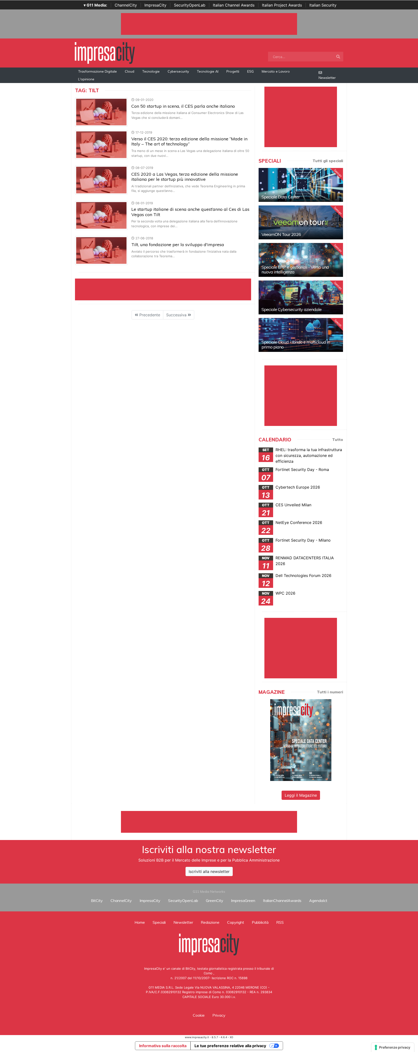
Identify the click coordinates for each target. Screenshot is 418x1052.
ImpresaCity (155, 5)
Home (139, 922)
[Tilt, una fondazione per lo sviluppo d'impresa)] (101, 250)
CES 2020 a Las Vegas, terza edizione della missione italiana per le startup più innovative (184, 176)
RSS (280, 922)
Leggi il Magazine (301, 795)
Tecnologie (151, 71)
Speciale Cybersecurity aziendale (291, 309)
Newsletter (327, 78)
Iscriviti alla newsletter (209, 871)
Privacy (218, 1015)
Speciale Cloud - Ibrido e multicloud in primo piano (295, 344)
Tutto (337, 439)
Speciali (159, 922)
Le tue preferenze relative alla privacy (230, 1045)
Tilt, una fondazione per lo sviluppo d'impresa (177, 244)
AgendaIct (318, 900)
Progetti (232, 71)
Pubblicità (260, 922)
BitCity (97, 900)
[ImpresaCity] (105, 52)
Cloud (129, 71)
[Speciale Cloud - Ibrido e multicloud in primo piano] (301, 335)
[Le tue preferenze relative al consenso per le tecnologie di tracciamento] (392, 1047)
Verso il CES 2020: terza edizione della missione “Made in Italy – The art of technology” (189, 141)
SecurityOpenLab (189, 5)
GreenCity (214, 900)
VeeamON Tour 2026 (281, 234)
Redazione (210, 922)
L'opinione (86, 79)
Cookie (199, 1015)
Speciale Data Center (280, 197)
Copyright (235, 922)
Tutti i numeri (330, 691)
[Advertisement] (209, 822)
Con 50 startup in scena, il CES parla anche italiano (183, 106)
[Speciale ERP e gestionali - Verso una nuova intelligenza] (301, 260)
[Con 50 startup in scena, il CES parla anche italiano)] (101, 111)
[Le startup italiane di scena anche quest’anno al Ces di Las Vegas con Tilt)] (101, 214)
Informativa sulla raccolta (163, 1045)
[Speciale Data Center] (301, 185)
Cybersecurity (178, 71)
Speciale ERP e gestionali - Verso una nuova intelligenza (295, 269)
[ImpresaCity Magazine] (300, 739)
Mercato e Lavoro (276, 71)
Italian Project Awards (282, 5)
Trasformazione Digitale (97, 71)
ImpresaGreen (243, 900)
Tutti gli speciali (328, 160)
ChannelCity (126, 5)
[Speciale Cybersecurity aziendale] (301, 297)
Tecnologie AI (207, 71)
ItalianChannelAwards (282, 900)
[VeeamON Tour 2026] (301, 222)
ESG (250, 71)
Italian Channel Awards (233, 5)
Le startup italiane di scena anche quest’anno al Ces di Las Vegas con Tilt (190, 211)
